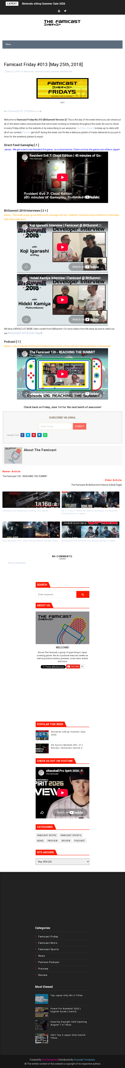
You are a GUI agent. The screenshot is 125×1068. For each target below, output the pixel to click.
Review (66, 841)
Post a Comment (17, 563)
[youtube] (59, 11)
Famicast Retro (47, 835)
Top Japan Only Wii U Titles (67, 995)
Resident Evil (66, 71)
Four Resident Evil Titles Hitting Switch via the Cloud (30, 541)
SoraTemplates (50, 1059)
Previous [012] (15, 111)
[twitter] (65, 11)
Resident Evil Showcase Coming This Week (25, 511)
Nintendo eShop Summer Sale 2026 (43, 3)
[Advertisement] (40, 53)
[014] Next (29, 111)
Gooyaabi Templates (84, 1059)
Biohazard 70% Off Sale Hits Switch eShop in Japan (89, 541)
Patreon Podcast (48, 962)
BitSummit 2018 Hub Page (24, 333)
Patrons (26, 132)
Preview (53, 841)
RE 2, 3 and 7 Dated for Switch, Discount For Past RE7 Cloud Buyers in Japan (90, 512)
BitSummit (29, 71)
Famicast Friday (42, 71)
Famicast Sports (71, 835)
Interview (55, 71)
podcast (79, 841)
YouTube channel (85, 128)
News (40, 841)
